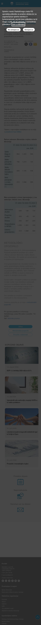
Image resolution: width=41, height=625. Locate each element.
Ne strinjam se (13, 30)
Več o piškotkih (18, 24)
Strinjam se (28, 30)
